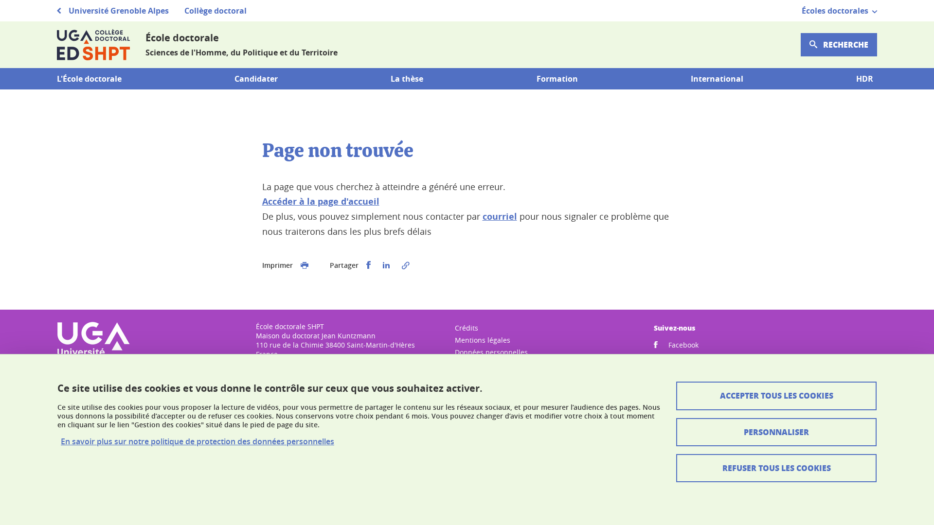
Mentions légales (482, 340)
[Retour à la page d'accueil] (93, 44)
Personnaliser (776, 432)
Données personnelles (491, 352)
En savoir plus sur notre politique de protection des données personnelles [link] (197, 441)
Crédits (466, 327)
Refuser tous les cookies (776, 467)
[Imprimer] (304, 265)
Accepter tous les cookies (776, 395)
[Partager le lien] (406, 265)
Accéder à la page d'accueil (320, 201)
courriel (500, 216)
